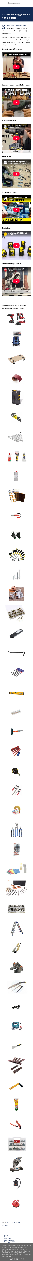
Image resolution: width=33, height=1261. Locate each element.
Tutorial (5, 1225)
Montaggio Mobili (13, 1222)
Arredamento (8, 1238)
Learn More (14, 1259)
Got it (22, 1259)
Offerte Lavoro (9, 1240)
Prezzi (6, 1235)
